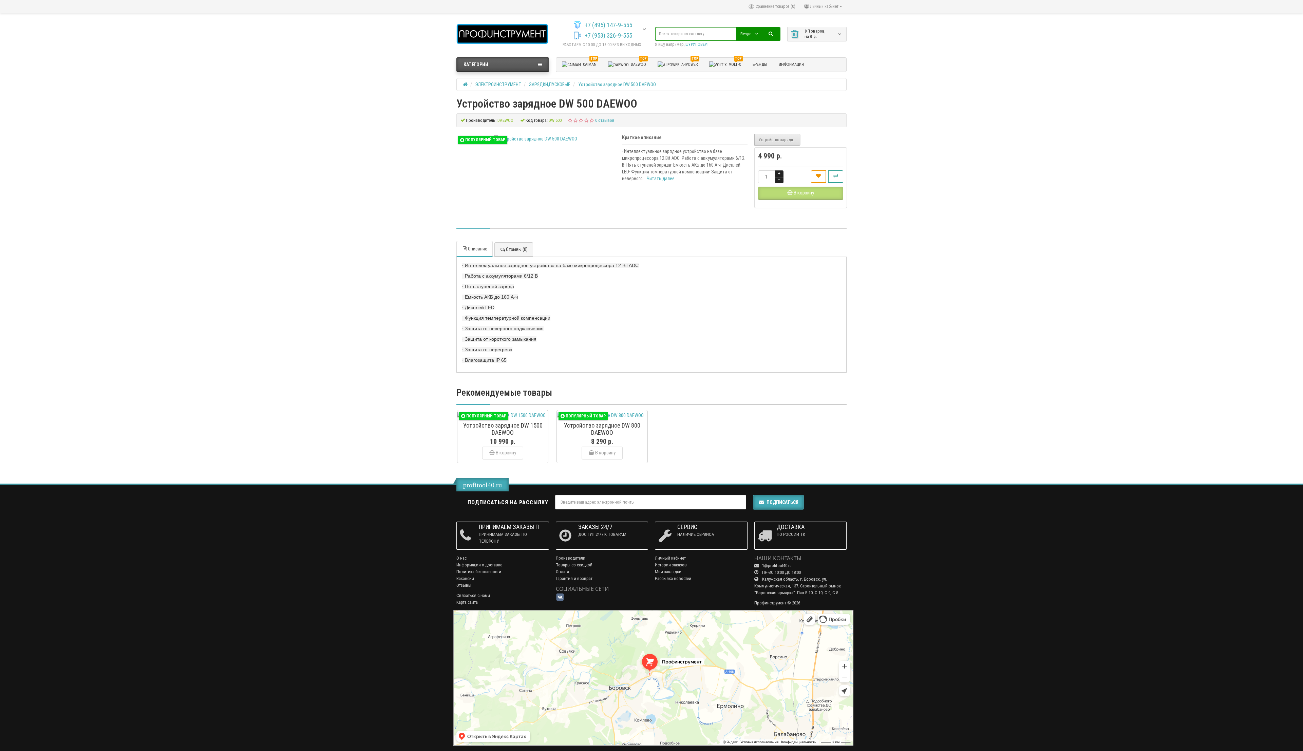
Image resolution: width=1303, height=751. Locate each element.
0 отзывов (605, 120)
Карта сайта (467, 602)
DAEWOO (639, 63)
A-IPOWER (689, 63)
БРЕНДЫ (760, 64)
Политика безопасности (478, 571)
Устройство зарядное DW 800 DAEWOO (780, 139)
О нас (461, 558)
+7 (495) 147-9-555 (608, 25)
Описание (477, 248)
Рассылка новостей (673, 578)
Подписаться (782, 502)
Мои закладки (668, 571)
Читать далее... (662, 178)
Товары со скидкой (574, 564)
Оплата (562, 571)
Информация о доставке (479, 564)
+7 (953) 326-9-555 (608, 36)
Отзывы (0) (517, 249)
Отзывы (463, 585)
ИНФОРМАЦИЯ (791, 64)
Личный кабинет (670, 558)
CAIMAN (590, 63)
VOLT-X (735, 63)
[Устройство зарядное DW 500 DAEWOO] (536, 139)
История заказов (671, 564)
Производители (570, 558)
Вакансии (465, 578)
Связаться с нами (473, 595)
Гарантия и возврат (574, 578)
